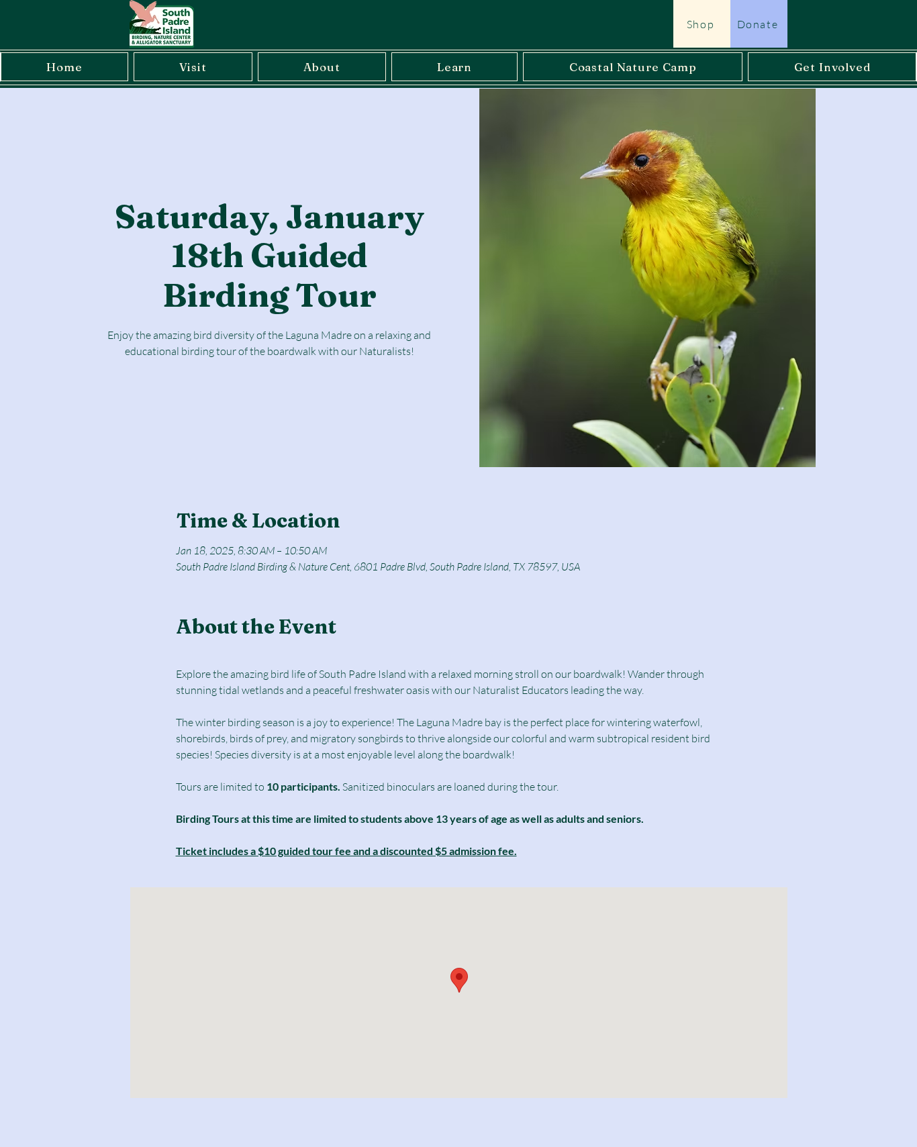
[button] (193, 66)
